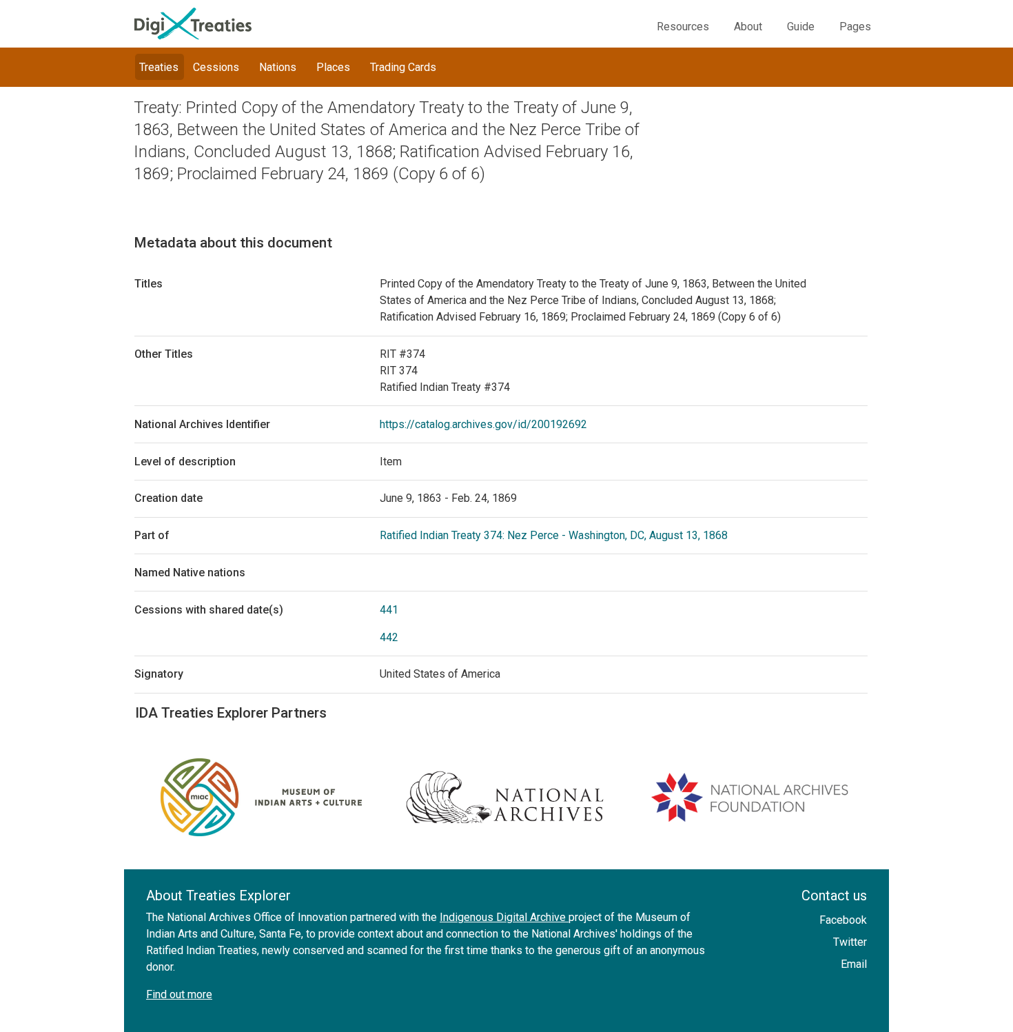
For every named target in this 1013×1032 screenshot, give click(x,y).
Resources (683, 26)
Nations (277, 67)
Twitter (850, 942)
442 (389, 637)
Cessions (216, 67)
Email (854, 964)
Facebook (843, 920)
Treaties (158, 67)
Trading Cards (403, 67)
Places (333, 67)
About (748, 26)
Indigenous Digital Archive (504, 917)
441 (389, 609)
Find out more (179, 994)
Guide (801, 26)
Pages (855, 26)
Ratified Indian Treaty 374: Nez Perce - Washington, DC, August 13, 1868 (554, 535)
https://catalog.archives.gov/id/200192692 (483, 424)
